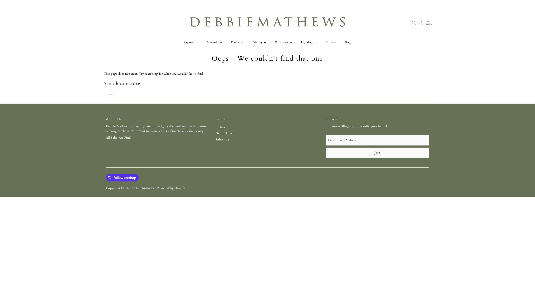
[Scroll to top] (526, 289)
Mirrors (331, 42)
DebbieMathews (143, 188)
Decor (235, 42)
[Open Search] (414, 23)
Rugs (348, 42)
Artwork (213, 42)
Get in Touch (225, 133)
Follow (220, 127)
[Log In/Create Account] (421, 23)
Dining (257, 42)
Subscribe (222, 140)
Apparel (189, 42)
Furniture (282, 42)
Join (377, 153)
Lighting (307, 42)
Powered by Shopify (171, 188)
